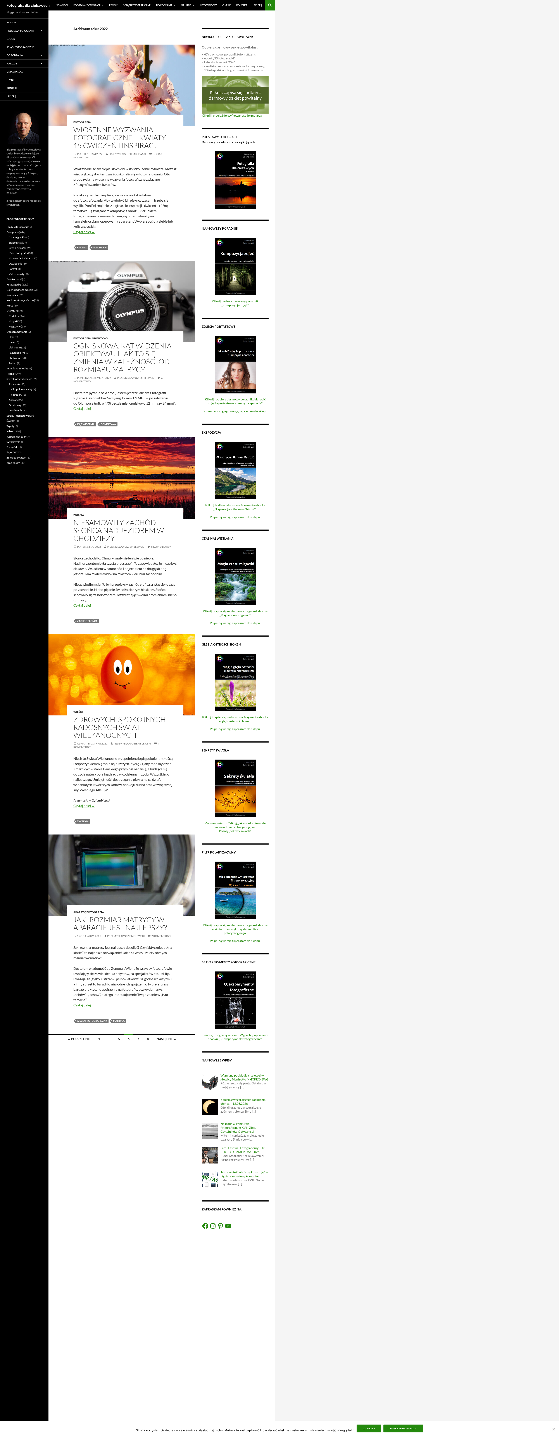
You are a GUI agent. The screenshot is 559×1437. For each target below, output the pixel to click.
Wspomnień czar (16, 436)
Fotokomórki (14, 279)
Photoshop (15, 358)
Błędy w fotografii (17, 227)
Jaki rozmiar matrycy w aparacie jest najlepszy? (120, 923)
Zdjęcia (78, 515)
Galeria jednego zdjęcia (20, 289)
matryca (119, 1020)
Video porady (16, 274)
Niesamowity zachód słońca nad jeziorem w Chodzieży (118, 530)
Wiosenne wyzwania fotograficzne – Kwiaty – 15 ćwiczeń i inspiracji (122, 137)
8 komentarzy (161, 546)
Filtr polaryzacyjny (21, 389)
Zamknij (369, 1428)
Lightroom (15, 347)
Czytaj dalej (84, 232)
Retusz (13, 363)
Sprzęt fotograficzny (18, 379)
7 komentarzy (161, 936)
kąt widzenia (86, 424)
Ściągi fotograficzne (136, 5)
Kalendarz (12, 295)
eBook (113, 5)
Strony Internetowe (18, 415)
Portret (13, 268)
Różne (10, 373)
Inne (11, 342)
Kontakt (241, 5)
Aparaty (79, 912)
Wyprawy (12, 441)
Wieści (78, 711)
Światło (11, 420)
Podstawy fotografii (86, 5)
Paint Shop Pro (17, 352)
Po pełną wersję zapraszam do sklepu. (235, 517)
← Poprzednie (78, 1039)
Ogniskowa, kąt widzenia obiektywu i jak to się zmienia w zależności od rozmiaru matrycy (122, 357)
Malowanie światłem (20, 258)
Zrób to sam (13, 462)
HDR (11, 337)
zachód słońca (87, 621)
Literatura (12, 310)
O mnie (226, 5)
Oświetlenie (15, 263)
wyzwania (100, 247)
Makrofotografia (18, 253)
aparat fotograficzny (92, 1020)
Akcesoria (14, 384)
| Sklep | (257, 5)
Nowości (62, 5)
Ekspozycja (15, 242)
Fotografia (82, 122)
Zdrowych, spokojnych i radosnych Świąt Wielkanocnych (121, 727)
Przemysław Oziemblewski (127, 154)
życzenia (83, 821)
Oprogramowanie (17, 331)
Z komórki (12, 447)
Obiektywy (100, 338)
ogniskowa (108, 424)
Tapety (10, 426)
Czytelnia (14, 316)
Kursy (10, 305)
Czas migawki (16, 237)
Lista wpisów (208, 5)
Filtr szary (16, 394)
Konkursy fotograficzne (20, 300)
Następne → (166, 1039)
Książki (13, 321)
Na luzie (186, 5)
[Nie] (553, 1429)
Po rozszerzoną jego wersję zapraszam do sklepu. (235, 411)
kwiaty (82, 247)
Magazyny (15, 326)
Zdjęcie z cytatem (16, 457)
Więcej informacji (403, 1428)
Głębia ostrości (17, 247)
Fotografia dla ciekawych (28, 5)
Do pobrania (164, 5)
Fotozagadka (14, 284)
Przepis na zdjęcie (17, 368)
